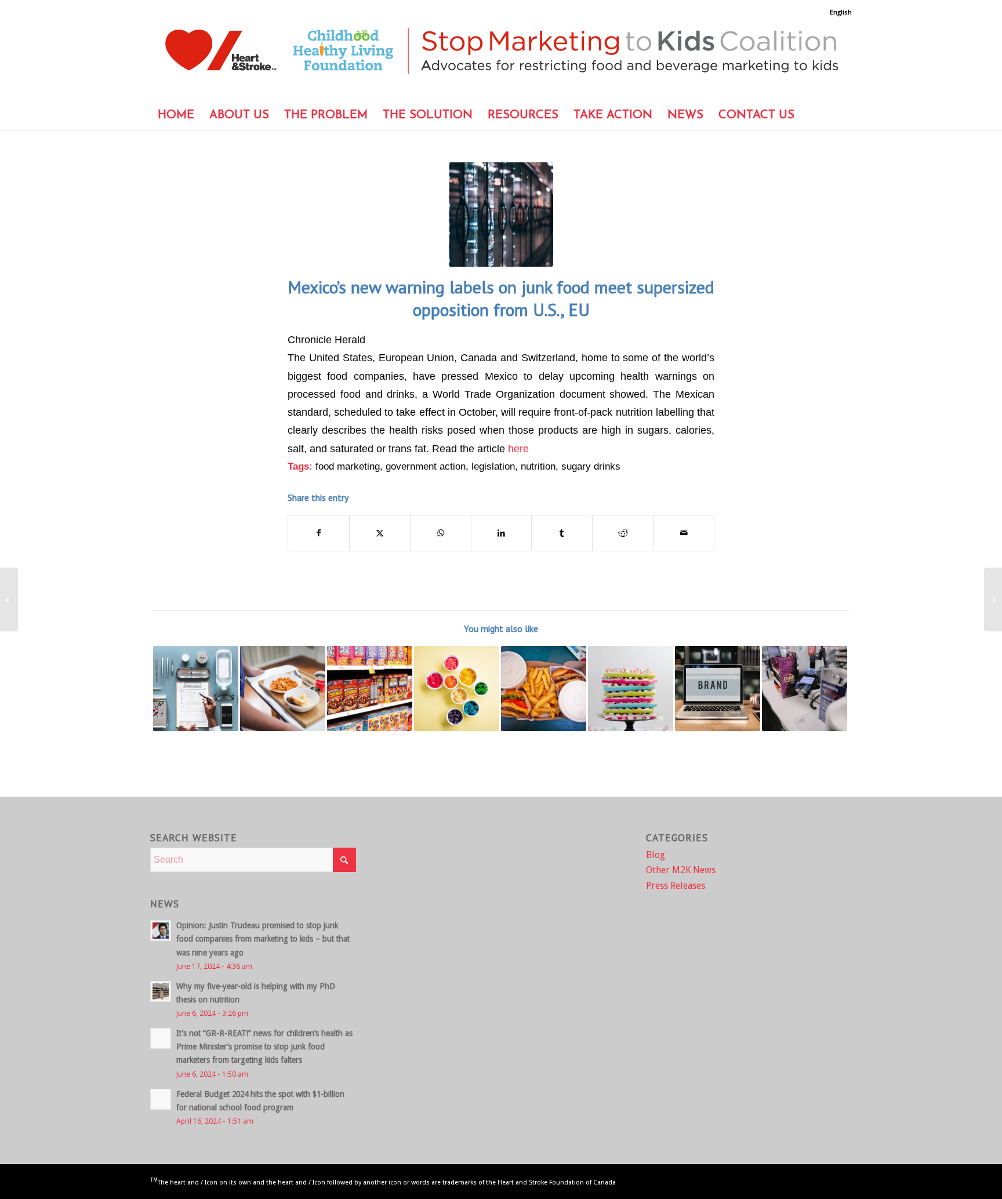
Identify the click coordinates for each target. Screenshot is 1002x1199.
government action (426, 466)
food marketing (347, 466)
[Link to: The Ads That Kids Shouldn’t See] (630, 688)
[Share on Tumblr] (562, 533)
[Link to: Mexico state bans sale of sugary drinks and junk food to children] (456, 688)
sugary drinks (590, 466)
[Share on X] (380, 533)
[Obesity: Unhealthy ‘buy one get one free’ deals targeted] (9, 599)
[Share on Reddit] (623, 533)
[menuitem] (838, 13)
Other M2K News (681, 869)
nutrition (538, 466)
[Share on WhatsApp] (441, 533)
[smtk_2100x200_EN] (501, 59)
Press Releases (675, 885)
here (518, 448)
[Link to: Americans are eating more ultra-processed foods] (543, 688)
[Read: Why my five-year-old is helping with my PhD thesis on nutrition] (160, 991)
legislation (493, 466)
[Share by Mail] (684, 533)
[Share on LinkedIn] (501, 533)
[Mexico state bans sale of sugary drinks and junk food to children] (993, 599)
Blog (655, 854)
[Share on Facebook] (318, 533)
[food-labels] (501, 214)
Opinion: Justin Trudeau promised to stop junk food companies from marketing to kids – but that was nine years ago (263, 939)
